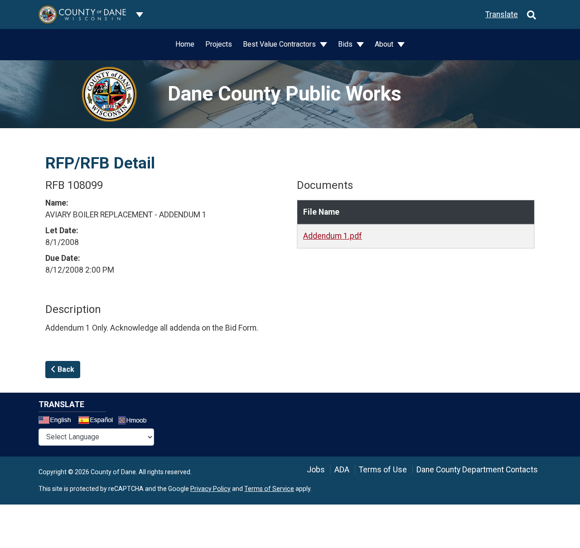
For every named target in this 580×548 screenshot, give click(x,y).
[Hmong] (135, 421)
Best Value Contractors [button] (280, 44)
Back (65, 369)
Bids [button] (346, 44)
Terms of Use (383, 469)
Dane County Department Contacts (477, 469)
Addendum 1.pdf (332, 235)
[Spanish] (97, 421)
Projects (218, 44)
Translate (501, 14)
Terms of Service (269, 488)
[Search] (531, 14)
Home (184, 44)
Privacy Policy (210, 488)
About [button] (385, 44)
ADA (341, 469)
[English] (58, 421)
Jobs (316, 469)
